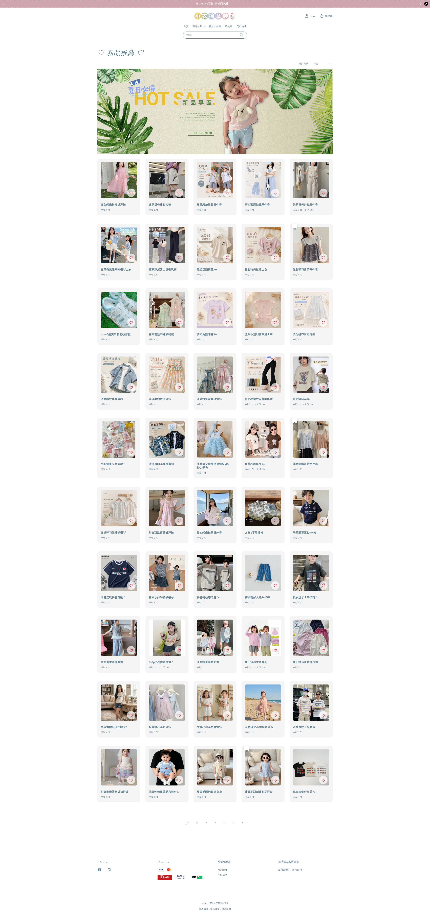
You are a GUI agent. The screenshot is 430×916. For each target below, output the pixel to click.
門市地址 (241, 26)
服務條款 (203, 909)
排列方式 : (304, 63)
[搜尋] (241, 35)
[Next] (242, 822)
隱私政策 (215, 909)
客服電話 (222, 874)
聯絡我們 (226, 909)
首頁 (186, 26)
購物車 (229, 26)
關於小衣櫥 (215, 26)
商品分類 (197, 26)
